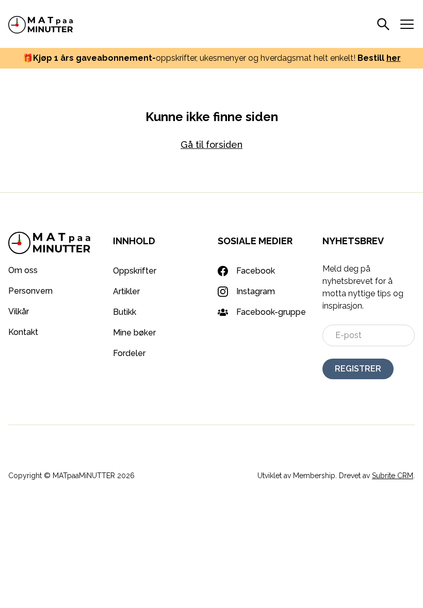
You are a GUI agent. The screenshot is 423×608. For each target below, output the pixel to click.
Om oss (23, 270)
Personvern (30, 291)
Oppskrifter (134, 271)
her (393, 58)
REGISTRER (358, 369)
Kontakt (23, 332)
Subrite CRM (392, 475)
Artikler (126, 291)
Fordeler (129, 353)
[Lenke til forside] (40, 23)
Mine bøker (134, 332)
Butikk (124, 312)
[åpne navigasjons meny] (407, 24)
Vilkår (18, 311)
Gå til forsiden (211, 144)
